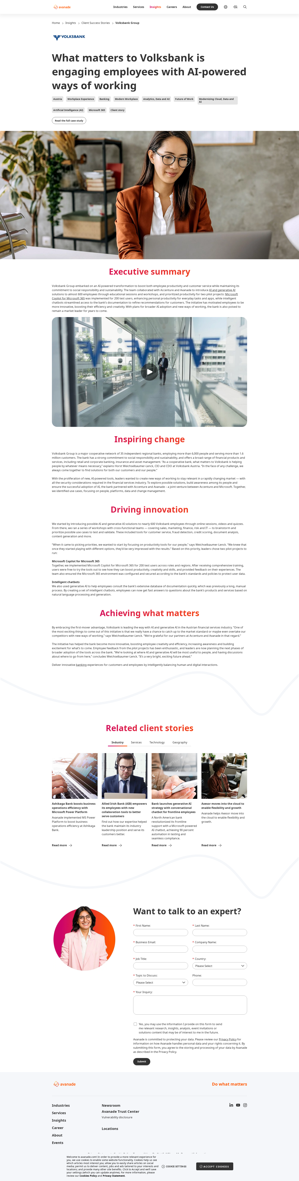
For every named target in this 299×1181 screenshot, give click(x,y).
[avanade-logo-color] (62, 7)
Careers (172, 7)
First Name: (142, 925)
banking (81, 665)
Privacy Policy (228, 1039)
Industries (120, 7)
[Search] (245, 7)
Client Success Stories (95, 23)
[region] (149, 1166)
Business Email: (144, 942)
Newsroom (111, 1105)
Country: (199, 959)
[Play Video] (149, 372)
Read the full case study (69, 120)
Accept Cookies (216, 1166)
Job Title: (140, 959)
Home (56, 23)
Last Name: (200, 925)
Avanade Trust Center (120, 1111)
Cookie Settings (176, 1166)
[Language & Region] (228, 7)
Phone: (197, 975)
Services (138, 7)
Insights (155, 7)
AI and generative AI (222, 290)
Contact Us (207, 6)
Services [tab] (136, 742)
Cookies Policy (88, 1175)
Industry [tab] (118, 742)
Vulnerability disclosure (117, 1117)
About (187, 7)
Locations (110, 1128)
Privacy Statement (114, 1175)
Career (58, 1127)
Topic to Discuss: (145, 975)
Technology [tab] (157, 742)
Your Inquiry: (142, 992)
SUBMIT (141, 1061)
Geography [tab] (180, 742)
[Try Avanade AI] (235, 7)
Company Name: (204, 942)
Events (57, 1142)
